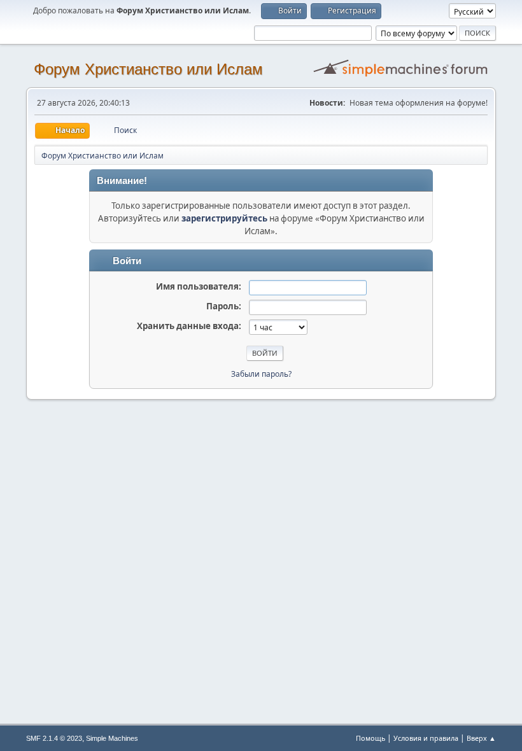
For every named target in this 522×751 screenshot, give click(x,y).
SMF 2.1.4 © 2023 (54, 738)
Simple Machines (112, 738)
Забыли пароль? (261, 373)
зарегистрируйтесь (224, 218)
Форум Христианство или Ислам (148, 69)
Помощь (370, 738)
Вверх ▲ (481, 738)
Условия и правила (425, 738)
